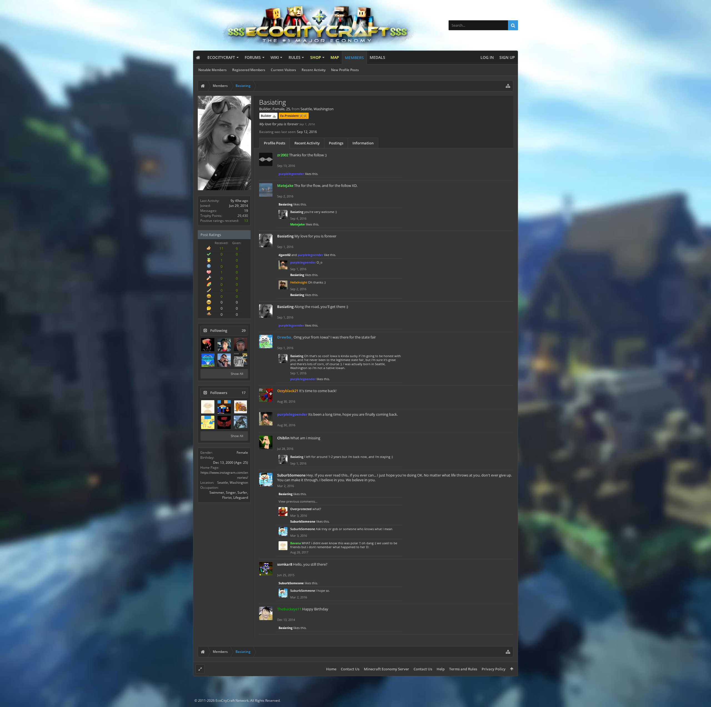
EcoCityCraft (221, 57)
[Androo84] (240, 344)
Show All (237, 374)
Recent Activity (314, 69)
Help (441, 668)
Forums (253, 57)
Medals (377, 57)
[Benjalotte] (240, 406)
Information (363, 143)
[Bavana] (207, 406)
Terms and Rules (463, 668)
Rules (295, 57)
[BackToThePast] (240, 360)
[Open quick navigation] (508, 86)
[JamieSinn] (224, 360)
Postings (336, 143)
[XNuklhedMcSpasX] (240, 422)
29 (244, 330)
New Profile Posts (345, 69)
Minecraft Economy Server (386, 668)
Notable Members (212, 69)
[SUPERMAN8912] (224, 406)
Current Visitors (283, 69)
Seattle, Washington (232, 482)
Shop (315, 57)
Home (331, 668)
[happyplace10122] (207, 422)
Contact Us (350, 668)
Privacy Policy (493, 668)
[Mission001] (207, 344)
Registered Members (248, 69)
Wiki (275, 57)
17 (244, 392)
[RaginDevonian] (207, 360)
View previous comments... (298, 501)
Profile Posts (274, 143)
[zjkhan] (224, 344)
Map (335, 57)
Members (354, 57)
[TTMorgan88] (224, 422)
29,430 (242, 215)
